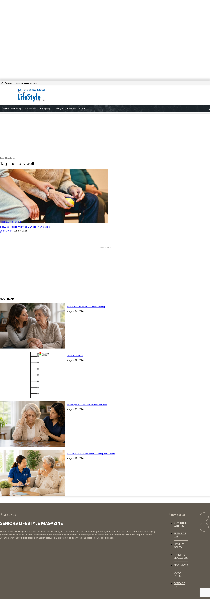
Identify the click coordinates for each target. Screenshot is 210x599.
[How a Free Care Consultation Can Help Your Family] (32, 473)
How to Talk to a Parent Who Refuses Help (86, 306)
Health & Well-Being (10, 222)
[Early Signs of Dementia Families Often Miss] (32, 424)
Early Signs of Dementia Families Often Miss (87, 405)
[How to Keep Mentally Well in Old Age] (54, 196)
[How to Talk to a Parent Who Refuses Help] (32, 326)
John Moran (6, 230)
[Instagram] (204, 527)
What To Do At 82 (75, 355)
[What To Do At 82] (32, 375)
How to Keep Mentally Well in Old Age (25, 226)
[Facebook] (208, 83)
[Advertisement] (115, 95)
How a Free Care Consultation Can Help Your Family (91, 454)
